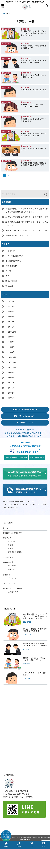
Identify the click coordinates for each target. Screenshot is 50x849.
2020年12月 (10, 357)
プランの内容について (15, 255)
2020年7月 (10, 377)
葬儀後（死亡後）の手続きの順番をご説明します (33, 47)
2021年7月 (10, 342)
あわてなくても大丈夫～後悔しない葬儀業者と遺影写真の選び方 (33, 164)
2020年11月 (10, 362)
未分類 (8, 271)
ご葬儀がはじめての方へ (13, 533)
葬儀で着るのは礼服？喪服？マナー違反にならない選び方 (33, 61)
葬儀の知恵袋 (11, 281)
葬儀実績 (9, 286)
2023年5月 (10, 311)
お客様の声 (10, 250)
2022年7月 (10, 337)
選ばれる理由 (8, 562)
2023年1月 (10, 326)
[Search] (45, 194)
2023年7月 (10, 301)
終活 (7, 276)
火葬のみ (11, 541)
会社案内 (6, 574)
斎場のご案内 (11, 266)
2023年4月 (10, 316)
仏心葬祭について (13, 260)
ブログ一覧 (12, 578)
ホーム (5, 528)
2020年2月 (10, 393)
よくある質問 (13, 592)
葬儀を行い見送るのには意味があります (33, 149)
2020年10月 (10, 367)
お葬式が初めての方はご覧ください (33, 91)
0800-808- (28, 451)
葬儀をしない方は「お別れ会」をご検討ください (33, 76)
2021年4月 (10, 352)
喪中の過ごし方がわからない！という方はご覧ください (33, 105)
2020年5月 (10, 387)
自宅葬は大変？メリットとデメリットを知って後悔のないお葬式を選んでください (33, 33)
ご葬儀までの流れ (15, 552)
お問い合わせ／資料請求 (13, 588)
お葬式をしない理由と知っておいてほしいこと (33, 120)
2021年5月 (10, 347)
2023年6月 (10, 306)
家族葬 (10, 548)
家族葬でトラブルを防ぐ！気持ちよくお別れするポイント (33, 135)
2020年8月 (10, 372)
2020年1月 (10, 398)
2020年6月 (10, 382)
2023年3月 (10, 321)
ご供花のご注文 (9, 583)
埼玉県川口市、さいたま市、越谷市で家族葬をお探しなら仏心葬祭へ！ (26, 837)
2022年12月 (10, 332)
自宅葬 (10, 545)
